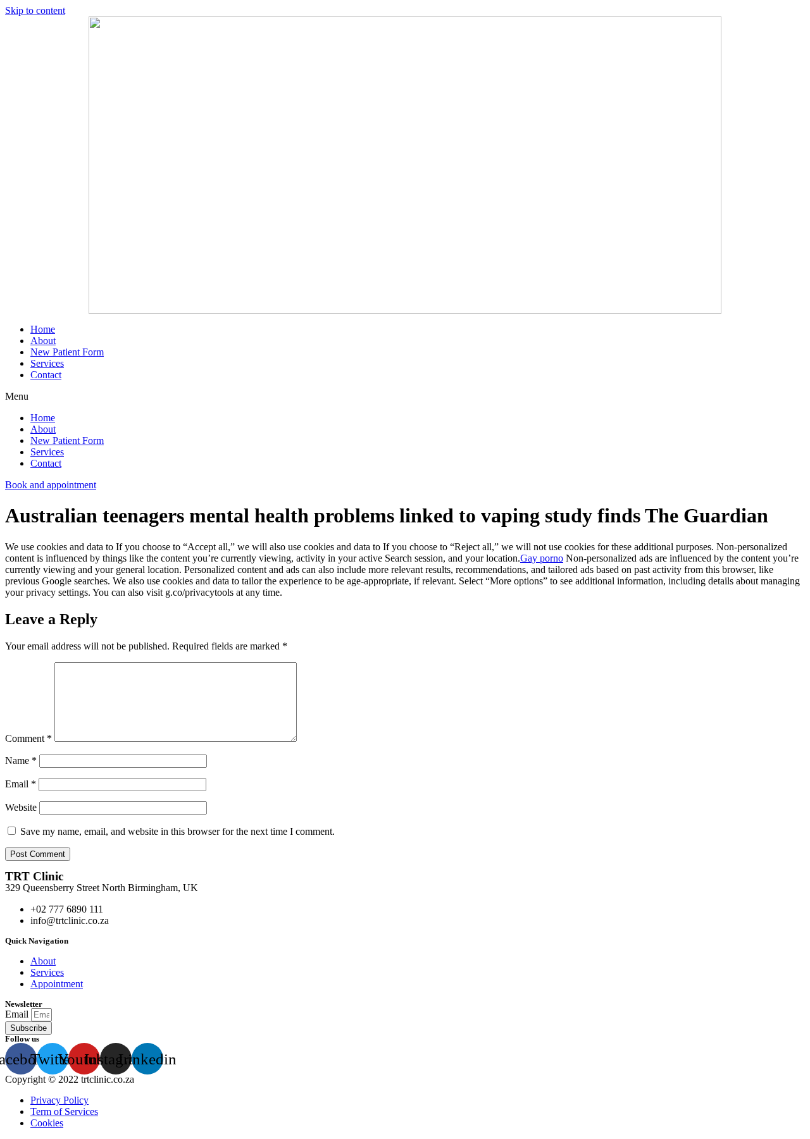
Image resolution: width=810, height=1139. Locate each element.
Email (20, 784)
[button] (405, 396)
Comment (28, 738)
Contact (45, 374)
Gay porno (541, 558)
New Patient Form (67, 352)
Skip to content (35, 10)
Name (21, 760)
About (43, 340)
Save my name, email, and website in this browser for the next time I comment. (177, 831)
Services (47, 363)
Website (21, 807)
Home (42, 329)
